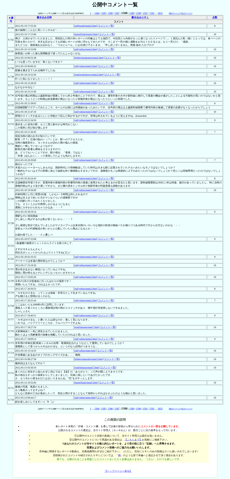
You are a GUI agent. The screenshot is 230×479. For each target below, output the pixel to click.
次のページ (186, 13)
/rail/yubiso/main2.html (85, 239)
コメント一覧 (105, 25)
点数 (214, 17)
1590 (138, 13)
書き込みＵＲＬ (140, 17)
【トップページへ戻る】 (118, 471)
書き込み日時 (44, 17)
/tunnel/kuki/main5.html (86, 34)
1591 (145, 13)
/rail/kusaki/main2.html (85, 25)
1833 (160, 13)
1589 (131, 13)
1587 (117, 13)
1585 (103, 13)
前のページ (174, 13)
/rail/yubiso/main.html (85, 350)
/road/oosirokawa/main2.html (88, 74)
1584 (96, 13)
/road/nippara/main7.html (86, 327)
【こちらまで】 (133, 439)
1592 (151, 13)
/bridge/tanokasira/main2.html (88, 57)
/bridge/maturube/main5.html (88, 359)
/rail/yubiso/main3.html (85, 49)
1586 (110, 13)
